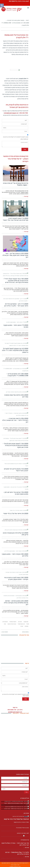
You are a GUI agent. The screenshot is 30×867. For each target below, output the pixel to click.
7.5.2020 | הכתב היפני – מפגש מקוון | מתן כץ (15, 326)
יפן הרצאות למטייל (21, 623)
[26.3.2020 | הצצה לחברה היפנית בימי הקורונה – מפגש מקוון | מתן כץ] (15, 573)
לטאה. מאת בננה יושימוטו (23, 833)
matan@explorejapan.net (11, 113)
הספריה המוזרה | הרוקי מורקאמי (21, 822)
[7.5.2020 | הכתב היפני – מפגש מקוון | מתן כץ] (15, 322)
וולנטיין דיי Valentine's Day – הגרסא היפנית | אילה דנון (17, 853)
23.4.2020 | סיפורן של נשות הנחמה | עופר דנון (16, 396)
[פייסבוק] (11, 29)
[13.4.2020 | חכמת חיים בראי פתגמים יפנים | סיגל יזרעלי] (15, 465)
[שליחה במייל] (3, 29)
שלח (25, 149)
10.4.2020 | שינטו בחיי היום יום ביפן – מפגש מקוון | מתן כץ (15, 493)
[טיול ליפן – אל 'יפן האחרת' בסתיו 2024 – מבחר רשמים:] (15, 808)
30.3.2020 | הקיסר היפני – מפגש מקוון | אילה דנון (15, 555)
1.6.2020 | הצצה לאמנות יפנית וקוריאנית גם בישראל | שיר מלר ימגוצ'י (15, 219)
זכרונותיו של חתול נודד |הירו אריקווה (16, 819)
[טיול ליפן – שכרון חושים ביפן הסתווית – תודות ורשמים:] (15, 801)
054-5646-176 (12, 710)
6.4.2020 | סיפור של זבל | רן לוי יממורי (15, 513)
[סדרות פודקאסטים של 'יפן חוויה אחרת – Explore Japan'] (15, 173)
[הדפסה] (5, 29)
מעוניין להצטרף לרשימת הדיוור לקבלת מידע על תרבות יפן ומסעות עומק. (15, 138)
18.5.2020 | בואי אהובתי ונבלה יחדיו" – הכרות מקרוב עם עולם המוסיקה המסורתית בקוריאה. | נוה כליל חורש (15, 281)
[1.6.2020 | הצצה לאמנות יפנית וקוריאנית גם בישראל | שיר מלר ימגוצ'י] (15, 208)
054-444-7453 (24, 113)
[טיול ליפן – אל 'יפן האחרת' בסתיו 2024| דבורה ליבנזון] (15, 807)
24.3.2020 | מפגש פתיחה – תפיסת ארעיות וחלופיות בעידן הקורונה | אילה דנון (16, 603)
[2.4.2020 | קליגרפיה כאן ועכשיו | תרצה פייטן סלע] (15, 530)
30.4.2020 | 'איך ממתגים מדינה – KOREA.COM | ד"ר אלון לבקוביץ (17, 375)
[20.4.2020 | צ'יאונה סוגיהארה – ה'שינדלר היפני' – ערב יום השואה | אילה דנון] (15, 414)
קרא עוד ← (25, 196)
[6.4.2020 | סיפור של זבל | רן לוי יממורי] (15, 510)
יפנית (5, 623)
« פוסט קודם (25, 632)
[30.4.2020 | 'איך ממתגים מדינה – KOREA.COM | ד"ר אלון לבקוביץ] (15, 370)
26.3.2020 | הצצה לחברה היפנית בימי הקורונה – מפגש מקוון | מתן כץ (16, 578)
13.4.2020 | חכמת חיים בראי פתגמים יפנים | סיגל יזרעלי (16, 470)
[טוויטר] (8, 29)
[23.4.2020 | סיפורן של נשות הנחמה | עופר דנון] (15, 392)
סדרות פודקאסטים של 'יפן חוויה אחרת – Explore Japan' (15, 184)
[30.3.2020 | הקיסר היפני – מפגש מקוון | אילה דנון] (15, 551)
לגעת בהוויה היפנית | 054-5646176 (19, 1)
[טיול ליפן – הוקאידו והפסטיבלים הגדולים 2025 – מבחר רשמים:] (15, 804)
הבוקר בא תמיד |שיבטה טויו (22, 828)
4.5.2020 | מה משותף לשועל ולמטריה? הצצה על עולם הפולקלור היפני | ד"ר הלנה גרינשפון (15, 350)
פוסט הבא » (4, 632)
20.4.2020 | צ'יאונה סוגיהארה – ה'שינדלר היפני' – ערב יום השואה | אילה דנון (15, 420)
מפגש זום (26, 626)
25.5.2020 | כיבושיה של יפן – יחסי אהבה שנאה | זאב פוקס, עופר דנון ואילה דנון (15, 255)
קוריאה (21, 626)
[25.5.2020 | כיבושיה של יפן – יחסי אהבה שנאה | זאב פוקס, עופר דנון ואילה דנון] (15, 243)
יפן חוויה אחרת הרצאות (12, 623)
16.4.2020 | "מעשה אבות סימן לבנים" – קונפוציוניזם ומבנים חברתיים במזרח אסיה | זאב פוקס (15, 445)
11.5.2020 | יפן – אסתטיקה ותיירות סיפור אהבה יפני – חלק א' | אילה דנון (16, 305)
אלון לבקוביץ (26, 621)
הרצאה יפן (20, 621)
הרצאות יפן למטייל (13, 621)
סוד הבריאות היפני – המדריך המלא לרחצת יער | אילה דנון (15, 844)
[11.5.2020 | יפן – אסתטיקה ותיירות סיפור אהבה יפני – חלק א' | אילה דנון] (15, 300)
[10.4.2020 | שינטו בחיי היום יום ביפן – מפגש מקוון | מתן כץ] (15, 488)
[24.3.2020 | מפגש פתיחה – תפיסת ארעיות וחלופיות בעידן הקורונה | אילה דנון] (15, 597)
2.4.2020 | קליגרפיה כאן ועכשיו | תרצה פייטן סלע (15, 534)
